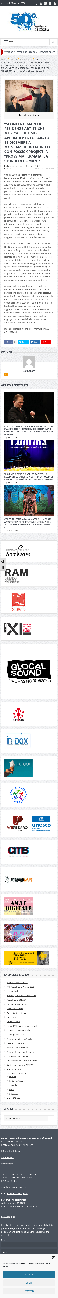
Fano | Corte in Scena (16, 1013)
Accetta (29, 1274)
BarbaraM (18, 166)
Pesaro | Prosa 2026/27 (17, 1043)
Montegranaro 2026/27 (17, 1034)
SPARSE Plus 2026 (14, 1069)
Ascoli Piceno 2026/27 (16, 999)
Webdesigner (7, 1163)
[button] (53, 1257)
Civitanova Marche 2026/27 (19, 1004)
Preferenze (29, 1291)
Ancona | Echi (13, 991)
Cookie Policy (7, 1157)
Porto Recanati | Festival (17, 1056)
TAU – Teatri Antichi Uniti (17, 1073)
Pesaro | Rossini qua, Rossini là (20, 1052)
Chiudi (29, 1282)
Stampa (41, 168)
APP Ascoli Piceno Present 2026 (20, 986)
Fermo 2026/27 (13, 1021)
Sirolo (11, 1089)
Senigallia (13, 1085)
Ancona (12, 1076)
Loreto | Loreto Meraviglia (18, 1030)
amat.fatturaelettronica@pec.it (22, 1206)
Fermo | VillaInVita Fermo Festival (22, 1026)
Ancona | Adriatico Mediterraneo (21, 995)
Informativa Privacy (10, 1151)
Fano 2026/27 (13, 1017)
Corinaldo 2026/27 (15, 1008)
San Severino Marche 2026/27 (20, 1065)
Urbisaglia (13, 1094)
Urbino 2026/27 (13, 1098)
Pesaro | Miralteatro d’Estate (19, 1039)
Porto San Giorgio (17, 1081)
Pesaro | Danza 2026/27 (17, 1047)
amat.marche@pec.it (17, 1193)
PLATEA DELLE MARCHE (17, 982)
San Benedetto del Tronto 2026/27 (22, 1060)
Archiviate (11, 168)
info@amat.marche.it (17, 1187)
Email (51, 168)
